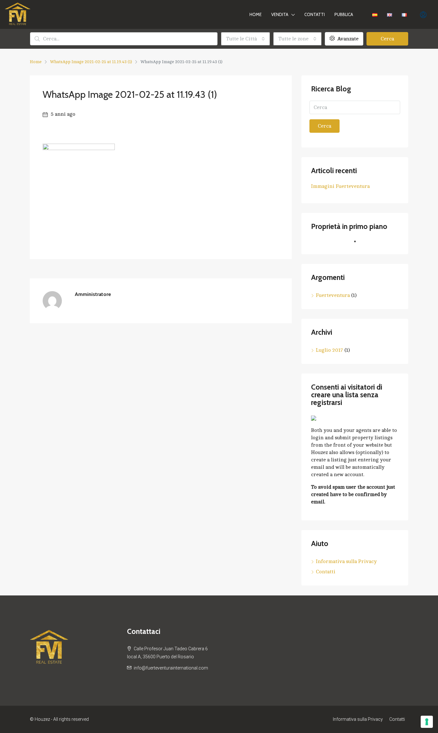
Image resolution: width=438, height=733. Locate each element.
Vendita (279, 14)
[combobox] (245, 39)
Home (255, 14)
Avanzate (347, 39)
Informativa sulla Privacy (346, 561)
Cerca (387, 39)
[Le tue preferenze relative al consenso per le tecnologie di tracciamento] (427, 722)
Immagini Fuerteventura (340, 186)
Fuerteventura (333, 295)
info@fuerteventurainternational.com (171, 667)
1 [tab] (358, 244)
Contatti (314, 14)
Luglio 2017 (329, 350)
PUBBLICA (343, 14)
